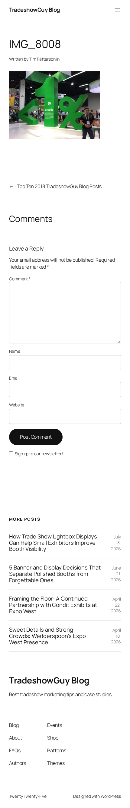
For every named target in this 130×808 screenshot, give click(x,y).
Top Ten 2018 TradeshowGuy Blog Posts (59, 186)
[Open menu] (117, 10)
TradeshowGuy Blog (34, 10)
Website (16, 405)
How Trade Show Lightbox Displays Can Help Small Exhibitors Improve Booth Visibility (53, 542)
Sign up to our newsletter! (39, 453)
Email (14, 378)
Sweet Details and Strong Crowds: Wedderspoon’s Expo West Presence (47, 636)
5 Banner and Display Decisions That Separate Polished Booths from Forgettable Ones (55, 573)
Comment (20, 279)
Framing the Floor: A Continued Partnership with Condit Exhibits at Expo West (53, 604)
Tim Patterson (42, 59)
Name (14, 351)
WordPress (111, 796)
